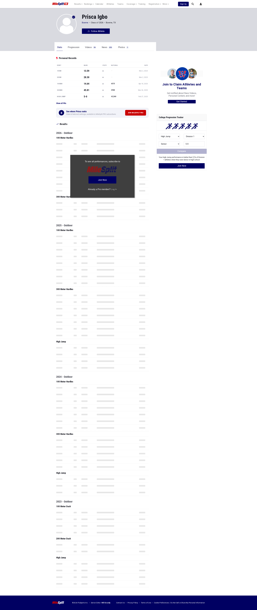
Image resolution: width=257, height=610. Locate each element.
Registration (154, 4)
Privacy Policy (133, 603)
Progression (73, 47)
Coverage (131, 4)
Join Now (181, 166)
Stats (59, 47)
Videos (90, 47)
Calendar (99, 4)
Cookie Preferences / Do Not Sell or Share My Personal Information (179, 603)
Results (77, 4)
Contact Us (120, 603)
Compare (181, 151)
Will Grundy (105, 603)
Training (141, 4)
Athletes (110, 4)
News (107, 47)
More (165, 4)
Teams (120, 4)
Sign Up (183, 4)
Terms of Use (146, 603)
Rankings (88, 4)
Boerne (85, 22)
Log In (114, 189)
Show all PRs (61, 103)
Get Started (181, 101)
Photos (123, 47)
